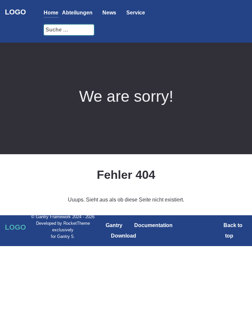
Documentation (153, 225)
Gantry (114, 225)
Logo (15, 12)
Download (123, 236)
